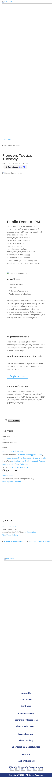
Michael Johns (7, 475)
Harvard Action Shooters (13, 541)
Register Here (17, 376)
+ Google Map (30, 532)
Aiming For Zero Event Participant (24, 461)
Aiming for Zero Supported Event (29, 455)
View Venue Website (10, 535)
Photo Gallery (26, 740)
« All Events (6, 140)
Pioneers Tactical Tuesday (12, 451)
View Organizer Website (11, 482)
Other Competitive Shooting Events (32, 458)
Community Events (9, 458)
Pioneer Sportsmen (10, 526)
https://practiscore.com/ (19, 467)
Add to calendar (14, 420)
